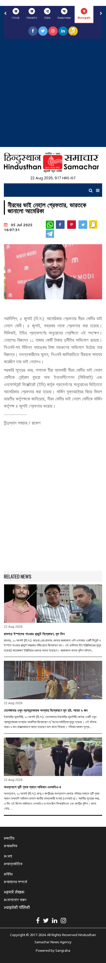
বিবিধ (9, 874)
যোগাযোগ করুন (16, 899)
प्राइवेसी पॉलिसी (18, 907)
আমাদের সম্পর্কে (16, 882)
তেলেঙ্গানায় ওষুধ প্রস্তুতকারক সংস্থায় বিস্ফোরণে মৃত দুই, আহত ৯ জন (45, 710)
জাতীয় (10, 838)
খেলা (9, 856)
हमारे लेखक (15, 892)
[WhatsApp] (50, 225)
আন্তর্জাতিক (14, 864)
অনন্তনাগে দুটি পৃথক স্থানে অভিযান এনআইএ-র (32, 787)
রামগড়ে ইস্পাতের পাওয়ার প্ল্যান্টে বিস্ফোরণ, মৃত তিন (34, 634)
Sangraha (62, 950)
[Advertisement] (53, 94)
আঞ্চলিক (11, 846)
